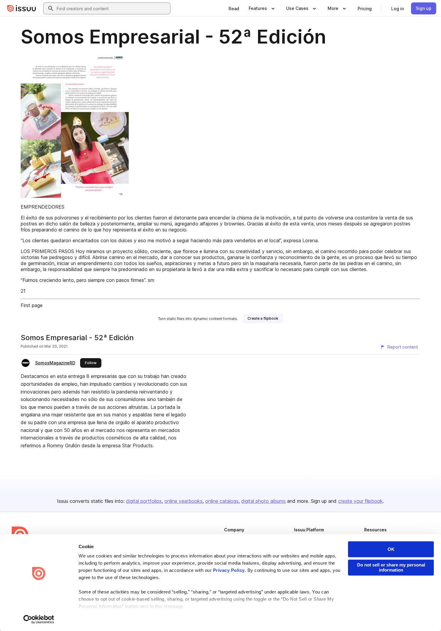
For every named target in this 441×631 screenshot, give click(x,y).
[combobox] (112, 8)
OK (391, 549)
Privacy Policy (229, 570)
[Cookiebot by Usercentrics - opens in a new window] (39, 619)
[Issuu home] (21, 8)
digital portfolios (144, 501)
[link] (234, 8)
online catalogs (221, 501)
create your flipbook (360, 501)
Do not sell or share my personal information (391, 567)
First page (32, 305)
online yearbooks (183, 501)
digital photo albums (263, 501)
